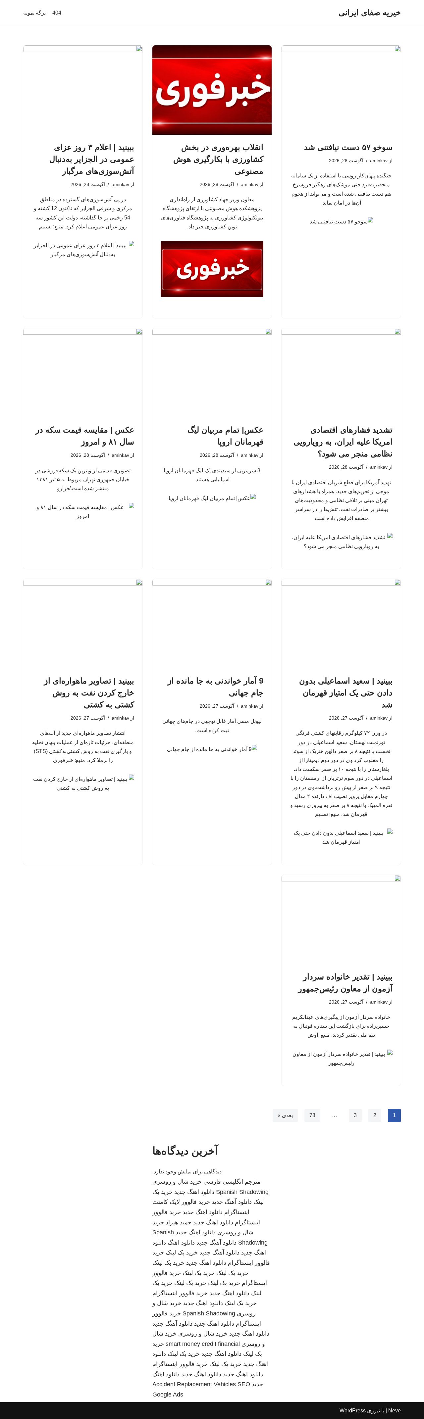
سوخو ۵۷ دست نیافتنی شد (348, 147)
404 (56, 13)
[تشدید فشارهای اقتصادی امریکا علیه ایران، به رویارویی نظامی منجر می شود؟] (341, 372)
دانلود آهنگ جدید (232, 1202)
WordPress (353, 1410)
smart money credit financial (203, 1344)
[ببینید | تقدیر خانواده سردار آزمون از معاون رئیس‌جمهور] (341, 919)
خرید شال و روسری (177, 1181)
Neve (394, 1410)
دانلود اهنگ (181, 1242)
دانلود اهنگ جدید (194, 1192)
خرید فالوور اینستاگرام (180, 1293)
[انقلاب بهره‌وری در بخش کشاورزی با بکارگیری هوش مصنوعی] (212, 90)
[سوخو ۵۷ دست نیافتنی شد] (341, 90)
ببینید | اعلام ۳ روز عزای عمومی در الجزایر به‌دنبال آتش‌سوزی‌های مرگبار (91, 159)
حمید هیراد (178, 1222)
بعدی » (285, 1115)
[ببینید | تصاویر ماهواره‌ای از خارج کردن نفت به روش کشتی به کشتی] (82, 623)
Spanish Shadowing (242, 1192)
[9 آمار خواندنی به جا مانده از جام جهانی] (212, 623)
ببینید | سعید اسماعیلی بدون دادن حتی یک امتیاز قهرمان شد (346, 692)
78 (312, 1115)
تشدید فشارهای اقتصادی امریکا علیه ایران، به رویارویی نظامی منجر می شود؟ (343, 441)
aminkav (379, 160)
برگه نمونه (34, 13)
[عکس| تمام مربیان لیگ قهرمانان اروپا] (212, 372)
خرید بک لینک (182, 1252)
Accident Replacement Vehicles (194, 1384)
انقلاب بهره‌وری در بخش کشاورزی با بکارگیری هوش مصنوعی (218, 159)
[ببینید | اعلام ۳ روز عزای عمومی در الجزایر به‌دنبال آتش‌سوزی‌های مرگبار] (82, 90)
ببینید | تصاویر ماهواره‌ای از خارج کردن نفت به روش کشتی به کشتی (89, 692)
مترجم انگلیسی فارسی (232, 1181)
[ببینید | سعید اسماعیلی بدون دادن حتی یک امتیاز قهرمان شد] (341, 623)
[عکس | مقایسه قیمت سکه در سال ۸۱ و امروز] (82, 372)
